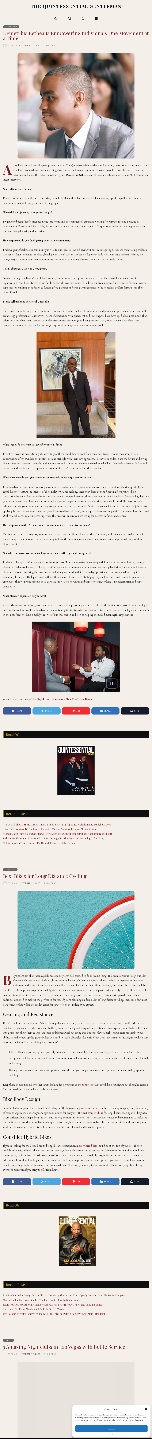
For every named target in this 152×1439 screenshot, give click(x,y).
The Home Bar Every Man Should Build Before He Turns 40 (35, 1309)
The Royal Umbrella (44, 699)
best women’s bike (92, 1112)
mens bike (84, 1084)
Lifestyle (10, 869)
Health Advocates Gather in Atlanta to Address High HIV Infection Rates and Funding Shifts (52, 1304)
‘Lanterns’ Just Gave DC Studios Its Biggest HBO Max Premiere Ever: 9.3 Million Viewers (50, 829)
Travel (8, 1340)
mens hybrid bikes (86, 1145)
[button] (146, 1409)
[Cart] (83, 18)
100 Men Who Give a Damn (76, 699)
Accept (111, 1428)
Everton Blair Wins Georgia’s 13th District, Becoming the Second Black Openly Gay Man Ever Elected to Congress (64, 1295)
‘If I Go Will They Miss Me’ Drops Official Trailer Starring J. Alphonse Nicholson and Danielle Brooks (57, 824)
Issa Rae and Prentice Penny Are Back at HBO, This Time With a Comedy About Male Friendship (54, 1313)
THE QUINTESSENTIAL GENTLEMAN (76, 6)
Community (11, 27)
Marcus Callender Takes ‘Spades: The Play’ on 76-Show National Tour (40, 1300)
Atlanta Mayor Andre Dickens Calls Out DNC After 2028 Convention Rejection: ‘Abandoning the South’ (58, 833)
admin (14, 45)
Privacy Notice (111, 1434)
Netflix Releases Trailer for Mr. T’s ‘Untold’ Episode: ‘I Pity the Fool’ (39, 843)
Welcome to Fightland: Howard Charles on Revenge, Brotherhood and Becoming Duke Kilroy (53, 838)
